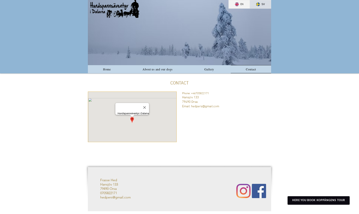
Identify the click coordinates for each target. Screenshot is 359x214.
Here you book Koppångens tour (318, 200)
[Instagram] (243, 191)
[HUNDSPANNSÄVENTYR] (259, 191)
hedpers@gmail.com (205, 106)
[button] (179, 32)
